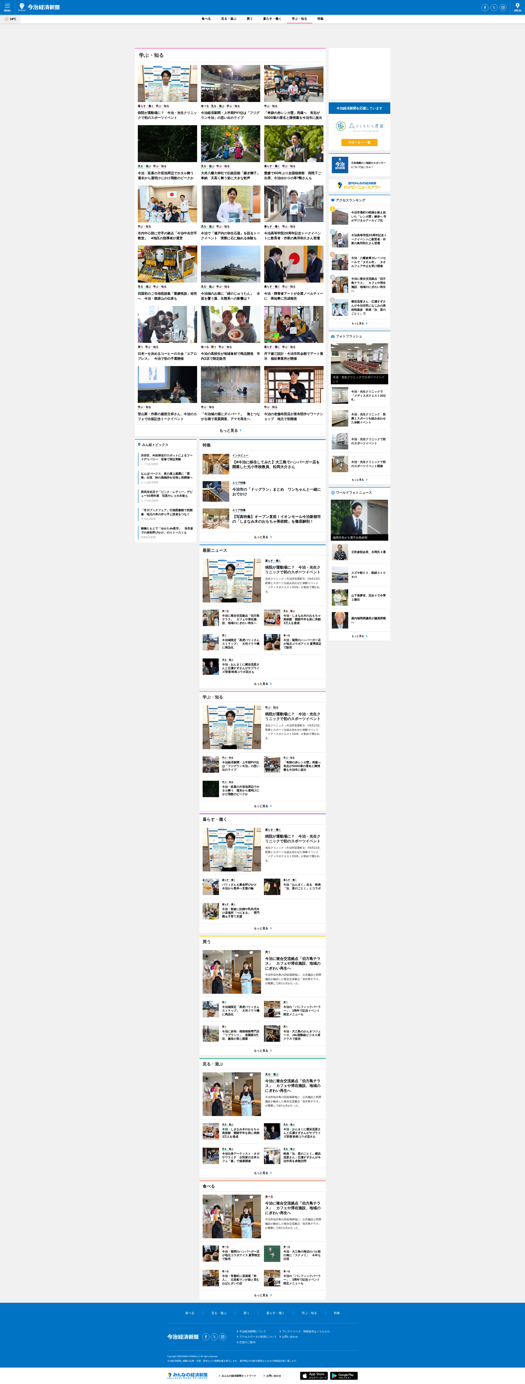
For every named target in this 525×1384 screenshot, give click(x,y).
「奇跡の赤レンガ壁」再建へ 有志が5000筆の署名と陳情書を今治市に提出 (293, 115)
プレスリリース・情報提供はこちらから (306, 1331)
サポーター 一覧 (359, 142)
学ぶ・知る (299, 19)
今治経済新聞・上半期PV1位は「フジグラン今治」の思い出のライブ (230, 115)
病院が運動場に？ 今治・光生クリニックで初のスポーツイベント (167, 115)
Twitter (494, 7)
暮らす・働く (272, 19)
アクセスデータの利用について (258, 1336)
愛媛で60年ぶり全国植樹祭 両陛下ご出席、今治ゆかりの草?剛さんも (292, 175)
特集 (320, 19)
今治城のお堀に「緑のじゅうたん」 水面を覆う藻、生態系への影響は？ (230, 295)
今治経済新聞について (252, 1331)
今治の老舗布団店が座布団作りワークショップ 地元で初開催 (293, 416)
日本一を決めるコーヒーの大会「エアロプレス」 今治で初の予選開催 (167, 356)
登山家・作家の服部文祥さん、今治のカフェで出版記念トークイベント (167, 416)
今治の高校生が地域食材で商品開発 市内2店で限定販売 (230, 356)
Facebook (485, 7)
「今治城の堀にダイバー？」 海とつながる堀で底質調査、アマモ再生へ (230, 416)
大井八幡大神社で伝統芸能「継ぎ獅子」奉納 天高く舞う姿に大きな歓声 (230, 175)
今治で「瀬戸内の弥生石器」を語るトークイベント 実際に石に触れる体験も (230, 235)
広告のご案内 (247, 1342)
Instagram (503, 7)
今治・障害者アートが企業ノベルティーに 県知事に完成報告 (293, 295)
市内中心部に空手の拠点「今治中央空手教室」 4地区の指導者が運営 (167, 235)
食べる (206, 19)
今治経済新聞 (38, 7)
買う (250, 19)
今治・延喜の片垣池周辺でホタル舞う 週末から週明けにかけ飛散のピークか (167, 175)
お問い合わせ (290, 1336)
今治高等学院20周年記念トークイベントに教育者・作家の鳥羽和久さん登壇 (292, 235)
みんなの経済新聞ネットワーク (187, 1376)
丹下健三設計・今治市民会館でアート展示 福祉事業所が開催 (293, 356)
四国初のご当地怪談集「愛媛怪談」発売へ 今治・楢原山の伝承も (167, 295)
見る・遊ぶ (228, 19)
